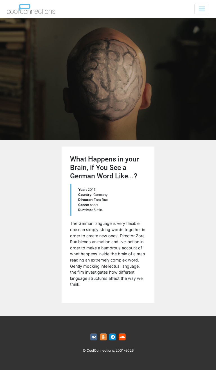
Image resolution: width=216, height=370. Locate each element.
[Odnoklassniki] (103, 337)
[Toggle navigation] (201, 9)
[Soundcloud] (122, 337)
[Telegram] (113, 337)
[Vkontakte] (94, 337)
